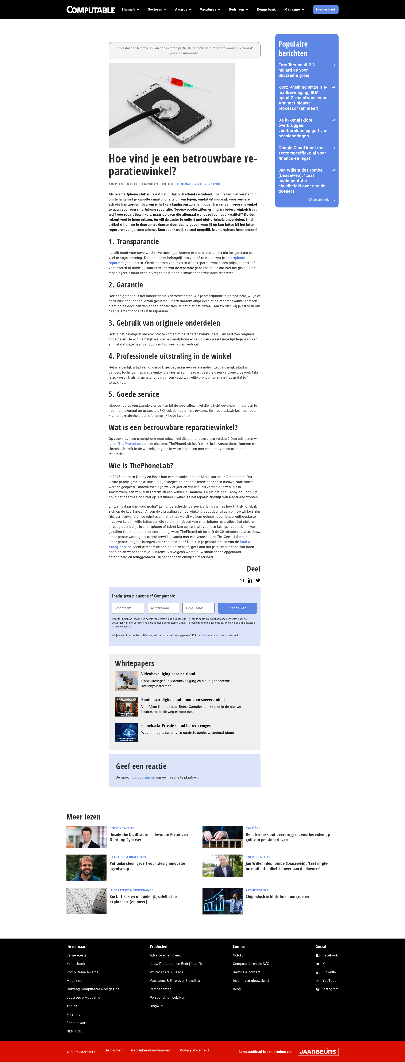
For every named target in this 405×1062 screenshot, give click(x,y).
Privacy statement (194, 1050)
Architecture (257, 890)
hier (204, 635)
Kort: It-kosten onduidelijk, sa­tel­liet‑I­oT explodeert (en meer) (144, 899)
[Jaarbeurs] (316, 1052)
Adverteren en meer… (166, 955)
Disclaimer (113, 1050)
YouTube (329, 981)
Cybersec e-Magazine (83, 998)
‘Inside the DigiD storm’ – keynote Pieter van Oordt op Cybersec (149, 837)
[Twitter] (258, 580)
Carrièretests (76, 955)
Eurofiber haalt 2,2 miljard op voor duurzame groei (296, 70)
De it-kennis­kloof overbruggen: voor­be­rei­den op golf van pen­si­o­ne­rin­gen (288, 837)
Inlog (237, 989)
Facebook (330, 955)
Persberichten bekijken (167, 998)
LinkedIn (329, 972)
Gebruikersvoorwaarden (150, 1050)
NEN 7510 (74, 1031)
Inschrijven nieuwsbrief (251, 981)
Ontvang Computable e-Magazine (92, 989)
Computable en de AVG (251, 964)
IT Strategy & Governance (199, 184)
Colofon (239, 955)
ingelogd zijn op (142, 777)
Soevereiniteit (122, 828)
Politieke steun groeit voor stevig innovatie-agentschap (148, 865)
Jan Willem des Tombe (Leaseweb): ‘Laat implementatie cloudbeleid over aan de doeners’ (301, 181)
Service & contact (247, 972)
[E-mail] (241, 580)
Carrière (253, 828)
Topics (71, 1006)
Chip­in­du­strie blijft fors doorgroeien (277, 896)
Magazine (74, 981)
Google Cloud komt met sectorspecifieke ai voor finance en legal (302, 153)
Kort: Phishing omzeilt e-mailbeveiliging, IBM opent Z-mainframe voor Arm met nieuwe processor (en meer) (303, 98)
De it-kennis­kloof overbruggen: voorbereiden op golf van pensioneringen (302, 128)
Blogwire (156, 1006)
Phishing (73, 1014)
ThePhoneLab (129, 444)
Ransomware (76, 1023)
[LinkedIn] (249, 580)
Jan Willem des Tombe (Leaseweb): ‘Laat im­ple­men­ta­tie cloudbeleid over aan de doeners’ (287, 865)
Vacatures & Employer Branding (175, 981)
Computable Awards (82, 972)
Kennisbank (75, 964)
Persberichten (160, 989)
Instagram (331, 989)
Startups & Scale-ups (128, 857)
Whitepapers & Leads (166, 972)
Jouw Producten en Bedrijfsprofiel (177, 964)
